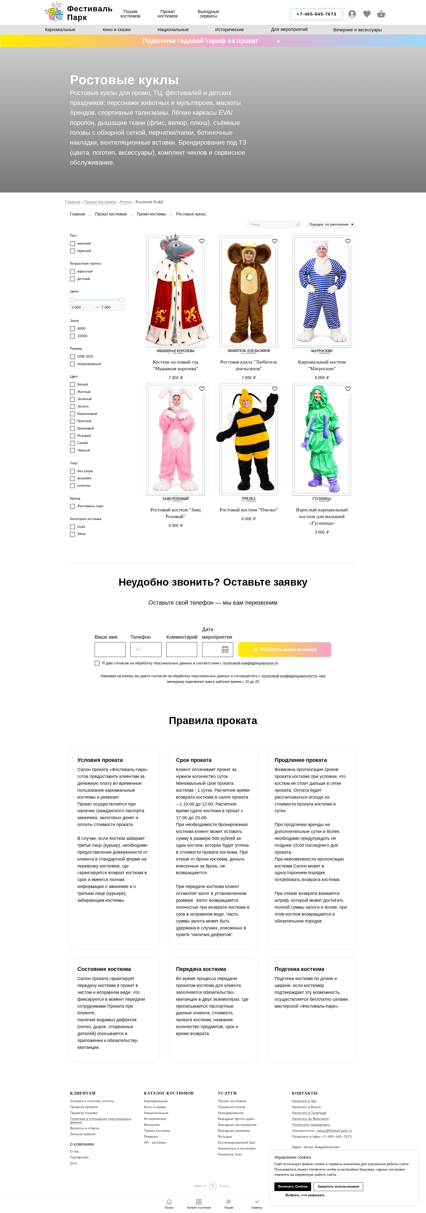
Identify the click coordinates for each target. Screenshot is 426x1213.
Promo (126, 202)
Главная (72, 202)
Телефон (140, 637)
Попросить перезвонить (311, 1125)
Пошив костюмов (131, 14)
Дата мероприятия (217, 633)
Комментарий (181, 637)
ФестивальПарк (90, 13)
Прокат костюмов (100, 202)
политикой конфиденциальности (250, 663)
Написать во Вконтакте (310, 1119)
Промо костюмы (151, 214)
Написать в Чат (304, 1101)
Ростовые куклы (191, 214)
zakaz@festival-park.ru (334, 1131)
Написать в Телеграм (309, 1113)
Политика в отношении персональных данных (100, 1120)
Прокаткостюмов (168, 14)
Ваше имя (106, 637)
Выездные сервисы (208, 14)
